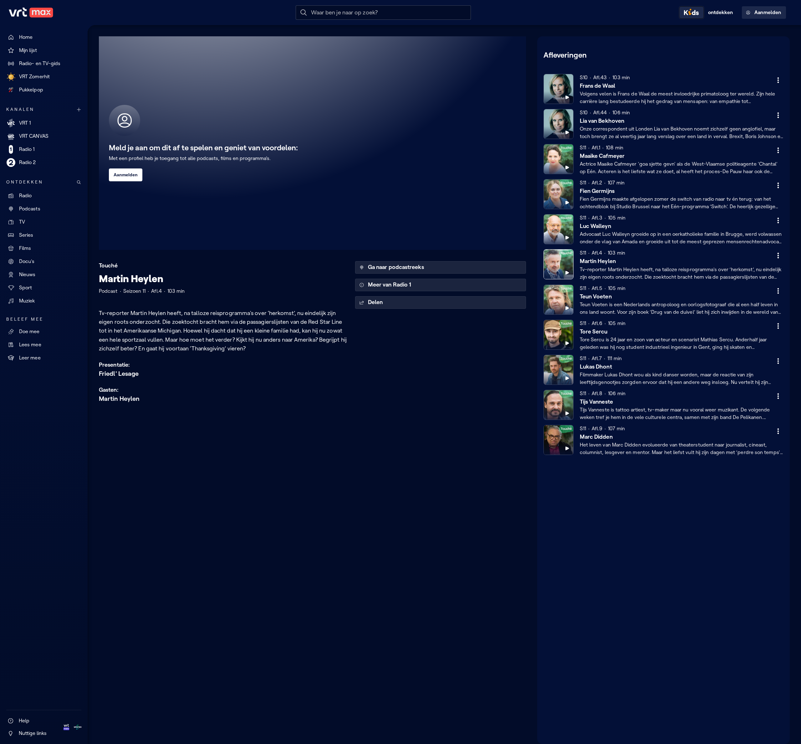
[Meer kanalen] (78, 109)
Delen (375, 302)
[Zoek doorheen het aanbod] (78, 182)
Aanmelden (767, 12)
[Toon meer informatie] (778, 80)
